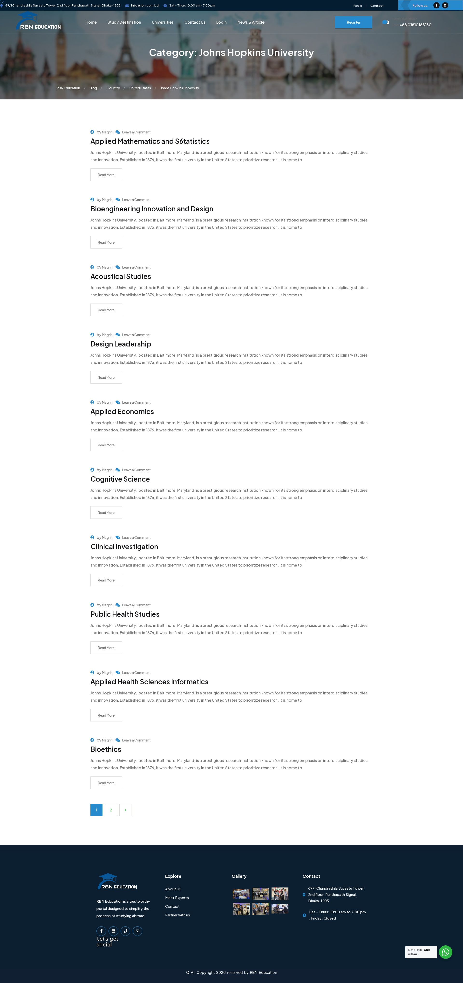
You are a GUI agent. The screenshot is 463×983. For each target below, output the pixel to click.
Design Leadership (120, 343)
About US (173, 888)
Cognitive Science (120, 479)
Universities (163, 22)
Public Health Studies (125, 614)
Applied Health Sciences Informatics (149, 681)
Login (221, 22)
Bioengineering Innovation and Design (151, 208)
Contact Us (194, 22)
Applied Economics (122, 411)
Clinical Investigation (124, 546)
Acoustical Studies (120, 276)
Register (353, 22)
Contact (377, 5)
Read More (106, 175)
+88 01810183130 (412, 24)
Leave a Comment (136, 132)
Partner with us (177, 915)
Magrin (107, 132)
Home (91, 22)
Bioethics (105, 749)
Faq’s (358, 5)
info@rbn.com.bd (145, 5)
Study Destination (124, 22)
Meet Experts (177, 897)
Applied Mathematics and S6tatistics (150, 141)
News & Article (251, 22)
